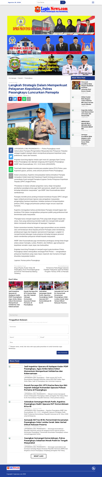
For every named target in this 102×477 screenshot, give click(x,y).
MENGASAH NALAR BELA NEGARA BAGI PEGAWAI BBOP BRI (87, 125)
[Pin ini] (20, 99)
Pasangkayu (28, 78)
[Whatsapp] (24, 99)
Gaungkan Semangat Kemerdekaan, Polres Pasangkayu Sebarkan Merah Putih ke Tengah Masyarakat (46, 440)
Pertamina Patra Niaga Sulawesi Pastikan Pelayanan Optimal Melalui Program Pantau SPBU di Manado (56, 268)
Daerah (20, 78)
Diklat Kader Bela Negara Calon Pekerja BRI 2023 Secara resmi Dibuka (87, 100)
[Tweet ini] (15, 99)
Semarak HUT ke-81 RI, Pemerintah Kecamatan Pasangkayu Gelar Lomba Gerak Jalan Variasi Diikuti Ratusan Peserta (61, 297)
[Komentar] (29, 99)
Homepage (12, 78)
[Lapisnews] (51, 10)
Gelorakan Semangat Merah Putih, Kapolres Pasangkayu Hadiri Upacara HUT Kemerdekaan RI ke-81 (46, 297)
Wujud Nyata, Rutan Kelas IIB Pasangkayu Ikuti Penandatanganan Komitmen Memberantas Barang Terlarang (27, 269)
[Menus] (93, 2)
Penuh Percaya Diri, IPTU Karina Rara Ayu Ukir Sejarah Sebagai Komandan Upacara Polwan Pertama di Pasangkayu (45, 387)
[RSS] (93, 468)
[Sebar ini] (11, 99)
